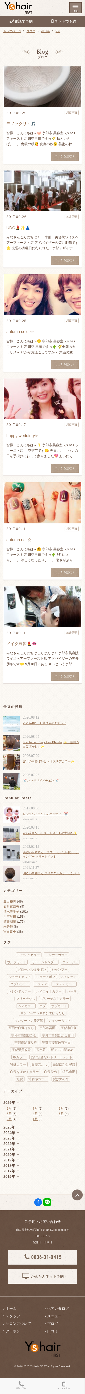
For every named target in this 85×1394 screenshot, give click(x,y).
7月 (35, 1108)
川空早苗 (9, 916)
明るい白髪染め (62, 1050)
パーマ (72, 991)
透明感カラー (37, 1079)
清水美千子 (11, 911)
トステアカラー (64, 984)
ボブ (42, 1006)
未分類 (8, 926)
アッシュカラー (29, 955)
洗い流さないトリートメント (51, 1057)
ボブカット (59, 1006)
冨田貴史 (9, 931)
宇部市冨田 (47, 1028)
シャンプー (60, 969)
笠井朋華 (9, 921)
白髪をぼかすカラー (24, 1072)
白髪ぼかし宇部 (64, 1064)
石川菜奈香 (11, 906)
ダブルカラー (19, 984)
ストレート (69, 977)
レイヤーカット (60, 1020)
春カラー (19, 1057)
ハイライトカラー (49, 991)
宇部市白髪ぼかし (24, 1035)
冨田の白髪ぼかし (21, 1028)
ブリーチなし (25, 998)
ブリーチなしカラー (55, 998)
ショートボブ (45, 977)
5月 (9, 1114)
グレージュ (70, 962)
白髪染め (50, 1072)
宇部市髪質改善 (26, 1042)
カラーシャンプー (44, 962)
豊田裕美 (9, 901)
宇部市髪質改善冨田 (56, 1042)
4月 (35, 1114)
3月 (61, 1114)
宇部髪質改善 (21, 1050)
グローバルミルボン (32, 969)
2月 (9, 1119)
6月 (61, 1108)
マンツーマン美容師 (29, 1020)
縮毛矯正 (68, 1072)
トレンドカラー (20, 991)
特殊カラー (18, 1064)
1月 (35, 1119)
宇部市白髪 (69, 1028)
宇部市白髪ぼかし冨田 (58, 1035)
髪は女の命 (61, 1079)
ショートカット (20, 977)
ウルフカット (16, 962)
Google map (58, 1229)
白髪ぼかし (39, 1064)
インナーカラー (56, 955)
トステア (41, 984)
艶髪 (20, 1079)
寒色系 (41, 1050)
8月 (9, 1108)
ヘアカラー (26, 1006)
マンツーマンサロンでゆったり (42, 1013)
